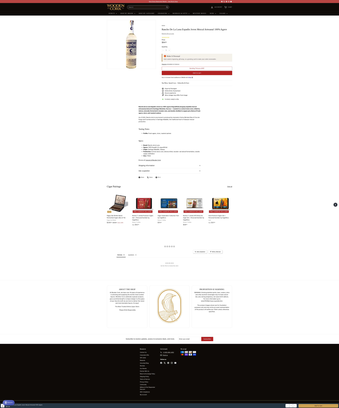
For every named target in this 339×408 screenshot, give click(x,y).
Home (163, 25)
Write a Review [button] (216, 252)
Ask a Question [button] (201, 252)
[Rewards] (9, 402)
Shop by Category (146, 13)
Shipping (164, 64)
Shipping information (147, 165)
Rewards (142, 360)
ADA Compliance (145, 392)
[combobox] (148, 7)
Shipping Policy (144, 376)
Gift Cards (143, 357)
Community (143, 384)
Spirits (112, 13)
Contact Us (143, 352)
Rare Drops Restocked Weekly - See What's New (163, 1)
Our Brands (143, 368)
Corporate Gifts (144, 355)
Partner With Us (144, 371)
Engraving (163, 13)
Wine (212, 13)
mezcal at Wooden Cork (153, 160)
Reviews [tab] (119, 255)
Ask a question (144, 171)
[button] (335, 205)
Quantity (164, 47)
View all (229, 186)
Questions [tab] (131, 255)
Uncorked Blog (144, 363)
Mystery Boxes (199, 13)
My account (143, 394)
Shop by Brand (127, 13)
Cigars (223, 13)
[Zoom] (131, 44)
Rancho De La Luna (168, 33)
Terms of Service (145, 379)
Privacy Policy (144, 382)
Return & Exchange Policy (147, 374)
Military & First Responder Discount (147, 388)
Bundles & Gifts (180, 13)
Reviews (142, 365)
